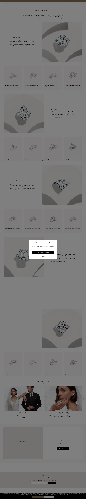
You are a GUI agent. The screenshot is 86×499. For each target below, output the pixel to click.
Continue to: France (43, 256)
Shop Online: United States (43, 252)
